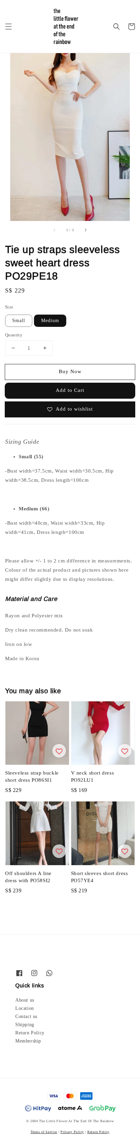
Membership (28, 1041)
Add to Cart (70, 390)
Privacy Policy (72, 1132)
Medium (50, 320)
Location (24, 1008)
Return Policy (30, 1032)
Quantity (13, 334)
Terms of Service (44, 1132)
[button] (8, 26)
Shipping (24, 1024)
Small (18, 320)
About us (24, 1000)
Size (9, 306)
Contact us (26, 1016)
